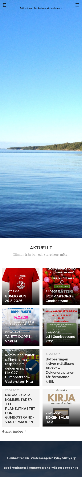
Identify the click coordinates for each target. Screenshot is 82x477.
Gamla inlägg (12, 431)
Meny (77, 5)
